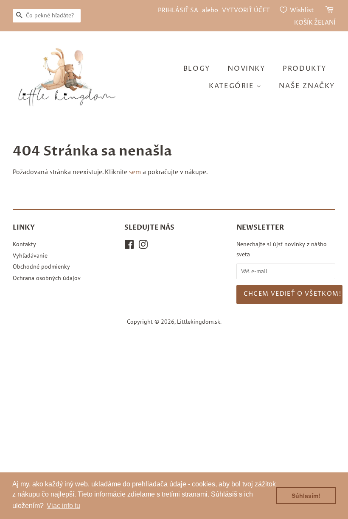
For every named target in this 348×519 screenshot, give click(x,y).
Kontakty (24, 244)
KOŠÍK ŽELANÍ (314, 23)
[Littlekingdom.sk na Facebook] (129, 246)
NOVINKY (246, 68)
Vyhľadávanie (30, 255)
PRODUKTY (305, 68)
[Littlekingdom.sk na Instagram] (143, 246)
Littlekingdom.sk (198, 321)
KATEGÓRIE (232, 86)
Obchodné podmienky (41, 266)
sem (135, 171)
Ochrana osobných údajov (47, 278)
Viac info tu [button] (63, 505)
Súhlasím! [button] (306, 495)
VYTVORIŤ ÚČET (246, 10)
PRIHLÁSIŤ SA (178, 10)
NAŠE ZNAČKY (307, 86)
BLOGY (196, 68)
